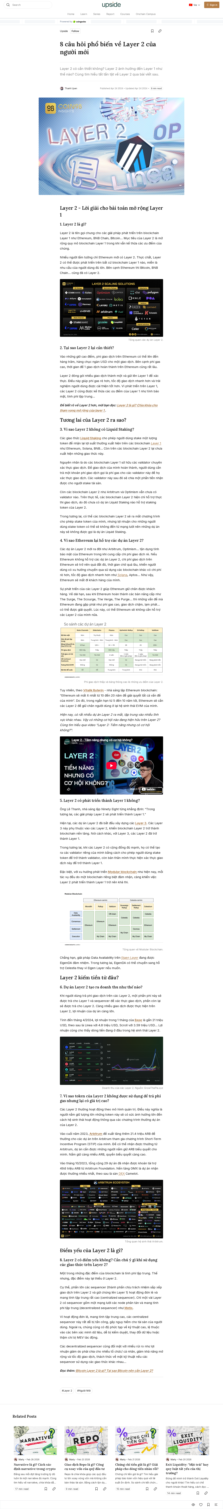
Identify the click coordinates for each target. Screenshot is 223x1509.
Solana (122, 575)
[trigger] (28, 5)
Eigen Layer (129, 957)
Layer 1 (156, 443)
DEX (122, 1173)
